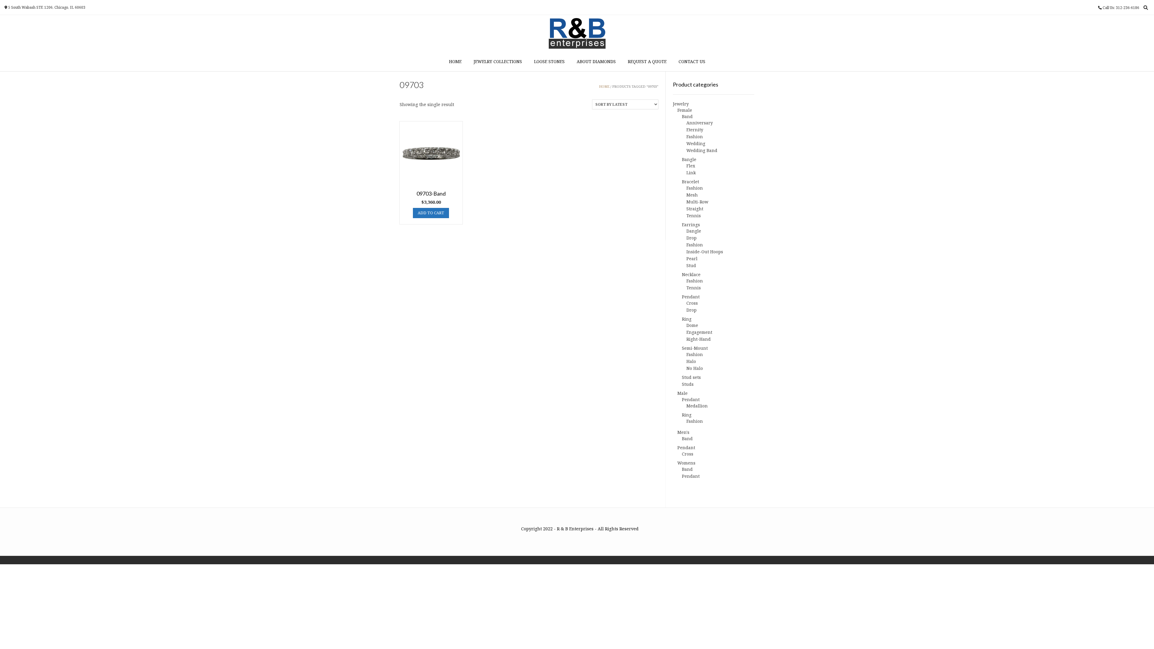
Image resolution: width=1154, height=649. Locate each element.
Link (691, 172)
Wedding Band (701, 150)
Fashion (694, 136)
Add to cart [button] (431, 212)
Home (455, 61)
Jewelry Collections (498, 61)
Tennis (693, 215)
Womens (686, 463)
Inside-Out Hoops (704, 251)
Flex (690, 166)
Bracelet (690, 181)
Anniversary (699, 123)
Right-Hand (698, 339)
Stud (691, 265)
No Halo (694, 368)
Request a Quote (647, 61)
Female (684, 110)
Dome (692, 325)
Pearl (692, 258)
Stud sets (691, 377)
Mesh (692, 195)
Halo (691, 361)
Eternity (694, 130)
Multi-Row (697, 202)
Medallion (697, 406)
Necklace (691, 274)
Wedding (695, 143)
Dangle (693, 231)
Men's (683, 432)
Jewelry (681, 104)
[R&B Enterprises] (577, 33)
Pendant (691, 297)
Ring (686, 319)
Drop (691, 238)
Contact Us (692, 61)
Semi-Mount (695, 348)
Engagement (699, 332)
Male (682, 393)
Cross (692, 303)
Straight (694, 209)
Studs (688, 384)
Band (687, 116)
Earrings (691, 224)
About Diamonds (596, 61)
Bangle (689, 159)
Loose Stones (549, 61)
